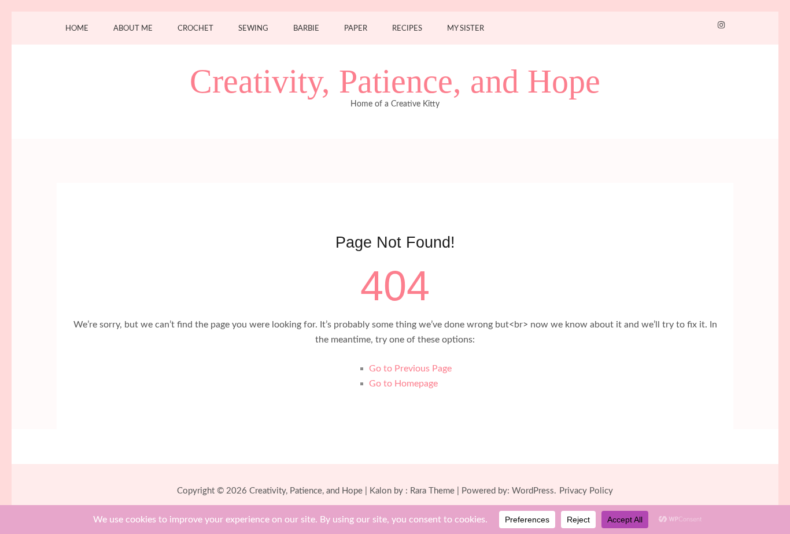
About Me (133, 28)
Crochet (195, 28)
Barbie (306, 28)
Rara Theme (432, 491)
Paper (355, 28)
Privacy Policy (586, 491)
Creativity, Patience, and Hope (395, 81)
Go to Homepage (403, 383)
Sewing (253, 28)
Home (76, 28)
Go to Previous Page (410, 368)
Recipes (407, 28)
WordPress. (534, 491)
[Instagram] (721, 25)
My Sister (465, 28)
